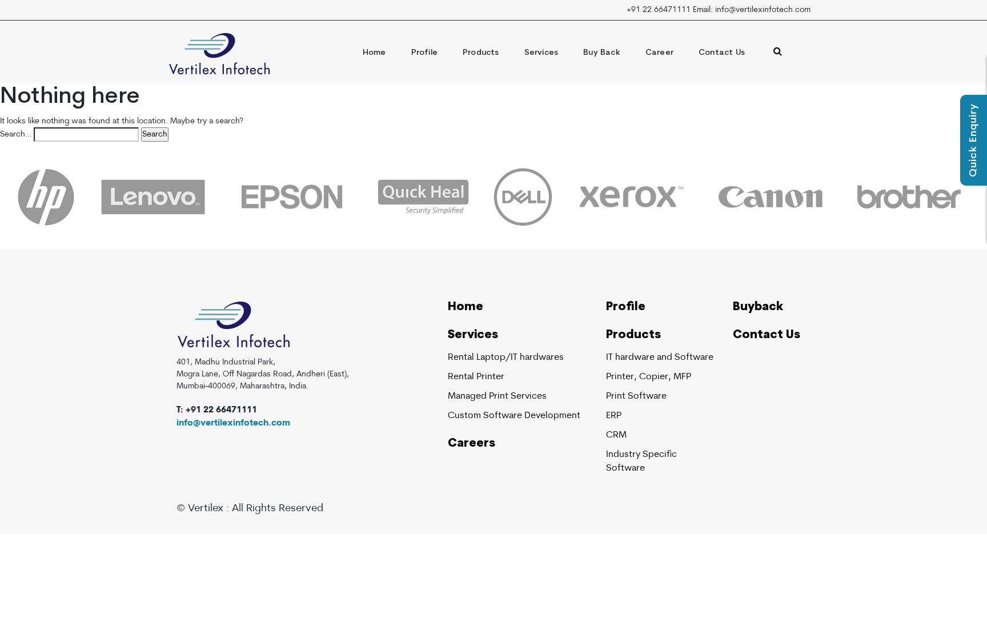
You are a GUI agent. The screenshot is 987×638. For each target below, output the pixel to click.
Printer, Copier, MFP (648, 377)
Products (481, 53)
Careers (471, 444)
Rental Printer (476, 377)
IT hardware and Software (659, 357)
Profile (424, 53)
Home (374, 53)
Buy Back (601, 53)
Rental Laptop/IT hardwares (506, 357)
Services (541, 53)
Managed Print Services (497, 396)
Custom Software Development (514, 415)
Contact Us (722, 53)
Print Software (636, 396)
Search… (15, 134)
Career (659, 53)
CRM (616, 435)
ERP (613, 415)
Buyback (758, 307)
